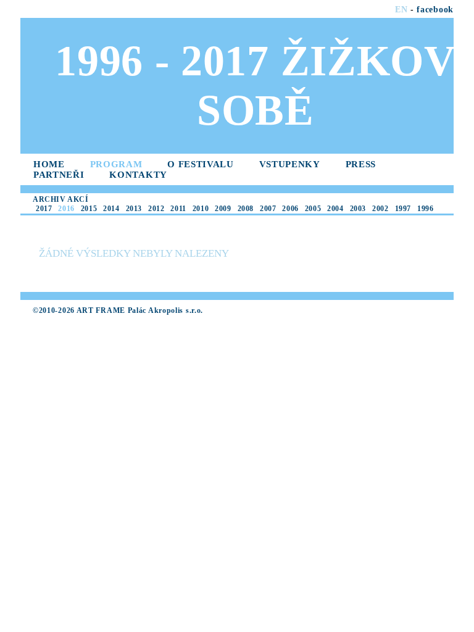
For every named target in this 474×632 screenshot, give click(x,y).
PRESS (361, 164)
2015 (89, 208)
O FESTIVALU (200, 164)
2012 (156, 208)
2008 (246, 208)
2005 (313, 208)
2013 (134, 208)
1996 (425, 208)
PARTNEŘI (59, 175)
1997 (403, 208)
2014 (111, 208)
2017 (44, 208)
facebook (435, 9)
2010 (201, 208)
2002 (380, 208)
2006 (290, 208)
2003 (358, 208)
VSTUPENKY (289, 164)
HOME (49, 164)
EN (401, 9)
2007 (268, 208)
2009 (223, 208)
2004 (335, 208)
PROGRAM (116, 164)
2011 (178, 208)
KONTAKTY (138, 175)
